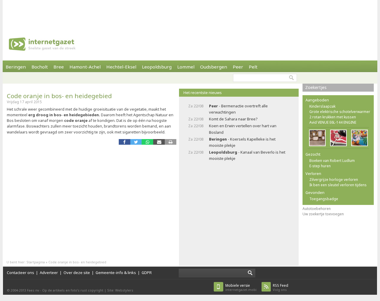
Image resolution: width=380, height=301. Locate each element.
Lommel (185, 67)
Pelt (253, 67)
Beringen (16, 67)
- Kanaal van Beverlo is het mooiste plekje (247, 155)
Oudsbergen (213, 67)
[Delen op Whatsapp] (147, 142)
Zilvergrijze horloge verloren (333, 179)
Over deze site (77, 272)
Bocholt (39, 67)
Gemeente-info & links (116, 272)
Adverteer (49, 272)
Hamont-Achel (85, 67)
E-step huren (320, 165)
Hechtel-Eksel (121, 67)
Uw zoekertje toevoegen (323, 213)
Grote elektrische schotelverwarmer (339, 111)
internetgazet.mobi (240, 287)
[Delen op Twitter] (136, 142)
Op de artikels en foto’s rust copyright (72, 290)
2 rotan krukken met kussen (332, 117)
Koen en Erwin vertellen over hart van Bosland (242, 129)
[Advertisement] (190, 13)
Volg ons (280, 287)
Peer (238, 67)
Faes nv (33, 290)
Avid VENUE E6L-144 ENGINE (332, 122)
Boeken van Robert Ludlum (332, 160)
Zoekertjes (316, 87)
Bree (58, 67)
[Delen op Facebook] (124, 142)
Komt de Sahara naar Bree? (233, 119)
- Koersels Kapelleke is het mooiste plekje (242, 142)
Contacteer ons (20, 272)
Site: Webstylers (120, 290)
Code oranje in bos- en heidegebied (59, 96)
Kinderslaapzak (322, 106)
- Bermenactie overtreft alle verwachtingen (238, 109)
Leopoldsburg (157, 67)
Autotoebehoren (317, 208)
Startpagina (35, 262)
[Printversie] (170, 142)
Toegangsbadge (323, 198)
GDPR (147, 272)
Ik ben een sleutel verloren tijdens (338, 184)
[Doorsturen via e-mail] (159, 142)
